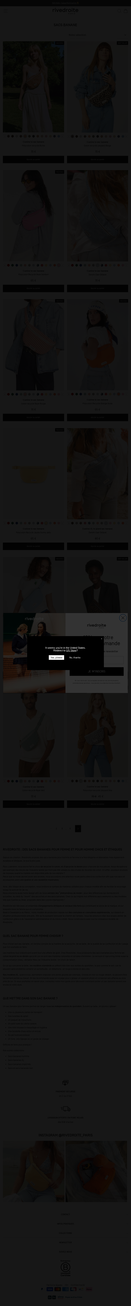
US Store (71, 650)
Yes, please (56, 657)
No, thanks (75, 657)
